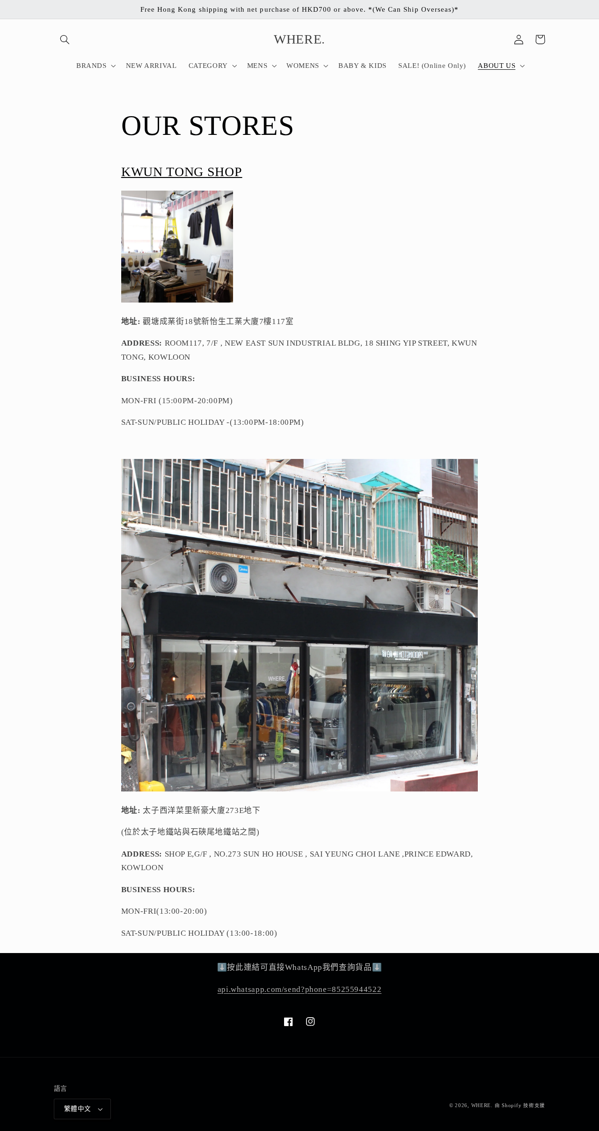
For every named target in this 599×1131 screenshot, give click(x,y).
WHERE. (483, 1105)
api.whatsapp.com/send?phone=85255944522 (300, 989)
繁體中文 (77, 1108)
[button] (64, 39)
